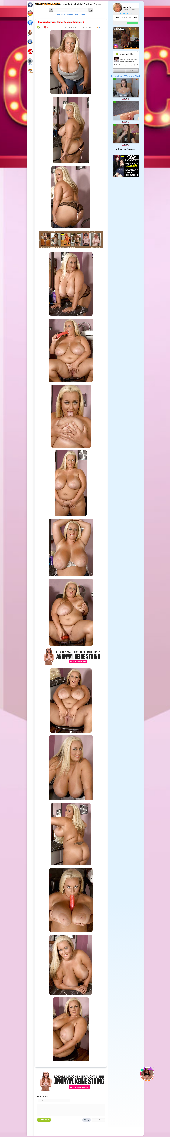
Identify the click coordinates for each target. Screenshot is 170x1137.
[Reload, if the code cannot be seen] (86, 1120)
